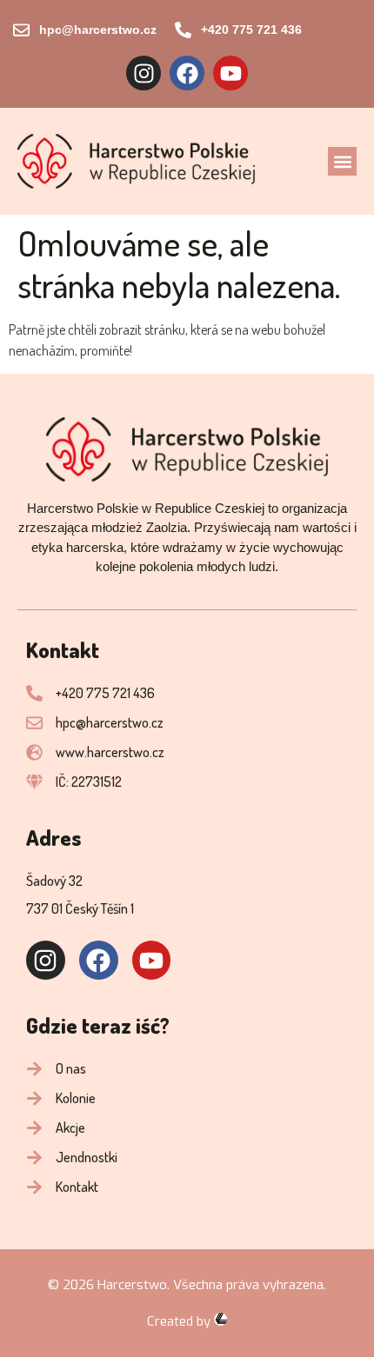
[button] (342, 161)
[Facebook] (187, 73)
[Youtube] (230, 73)
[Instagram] (143, 73)
